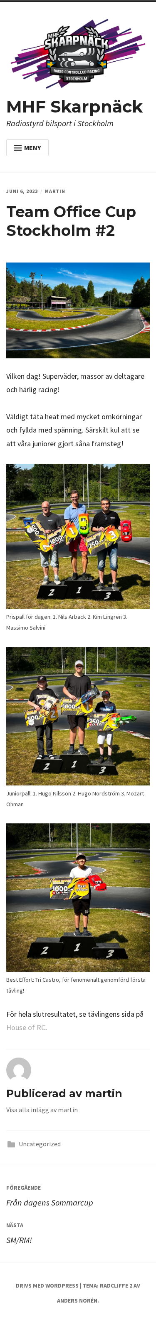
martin (55, 191)
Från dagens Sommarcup (49, 1196)
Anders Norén (77, 1300)
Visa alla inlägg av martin (42, 1109)
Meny (32, 147)
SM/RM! (19, 1233)
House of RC (25, 1027)
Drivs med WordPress (47, 1285)
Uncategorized (40, 1144)
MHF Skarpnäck (74, 106)
